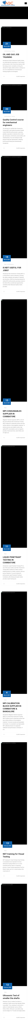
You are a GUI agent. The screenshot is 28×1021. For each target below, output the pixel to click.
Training (13, 51)
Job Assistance (7, 51)
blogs (5, 264)
